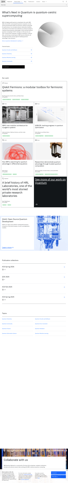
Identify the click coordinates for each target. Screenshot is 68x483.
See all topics (6, 66)
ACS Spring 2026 (8, 267)
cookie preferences (28, 474)
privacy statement (25, 479)
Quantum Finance (6, 328)
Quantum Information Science (9, 333)
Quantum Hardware (39, 328)
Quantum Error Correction (41, 323)
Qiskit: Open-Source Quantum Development (14, 220)
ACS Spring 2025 (8, 297)
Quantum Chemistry (7, 319)
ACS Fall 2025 (7, 287)
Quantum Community (7, 323)
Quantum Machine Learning (41, 333)
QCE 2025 (5, 277)
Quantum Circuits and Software (42, 319)
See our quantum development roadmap (12, 41)
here (39, 478)
